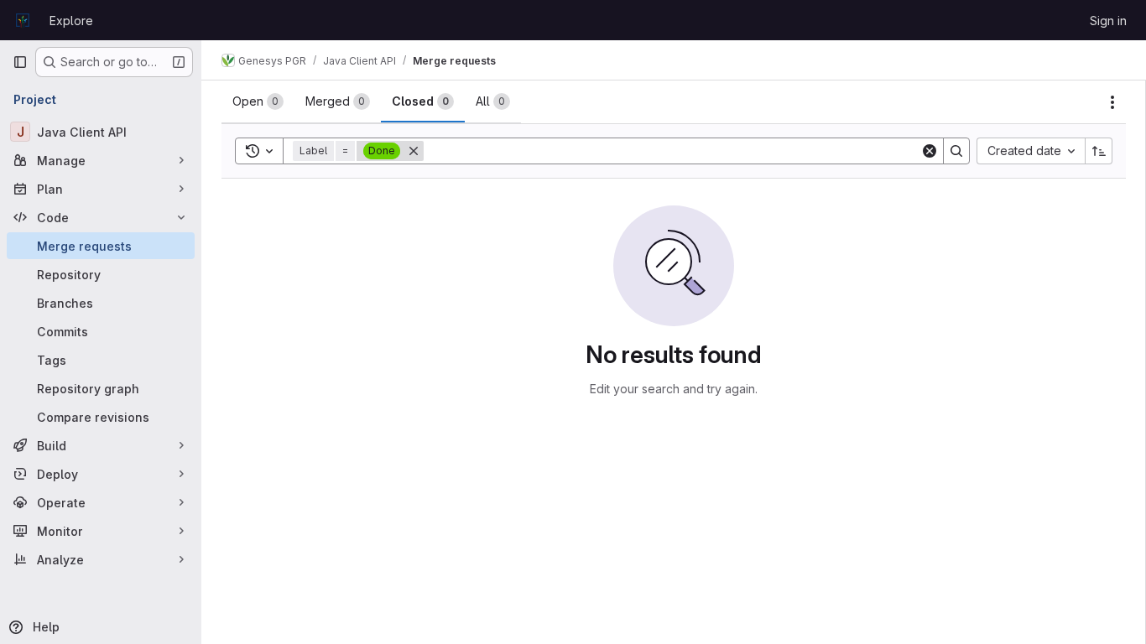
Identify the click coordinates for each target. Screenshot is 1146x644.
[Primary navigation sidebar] (20, 62)
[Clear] (929, 151)
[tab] (257, 101)
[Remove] (414, 151)
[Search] (956, 151)
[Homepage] (22, 20)
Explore (71, 20)
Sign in (1108, 20)
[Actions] (1112, 102)
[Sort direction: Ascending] (1099, 151)
